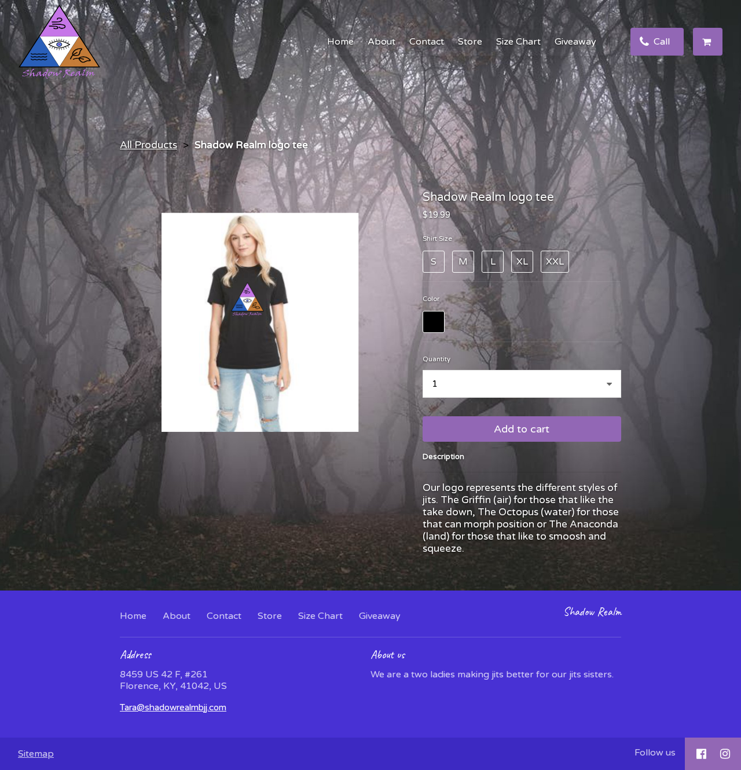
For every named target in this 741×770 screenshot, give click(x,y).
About (381, 41)
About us (387, 654)
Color (431, 299)
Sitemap (36, 754)
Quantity (436, 359)
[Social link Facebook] (701, 753)
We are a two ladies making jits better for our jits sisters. (492, 674)
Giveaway (575, 41)
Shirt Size (437, 239)
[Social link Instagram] (725, 753)
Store (470, 41)
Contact (426, 41)
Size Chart (518, 41)
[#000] (433, 322)
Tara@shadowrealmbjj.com (173, 707)
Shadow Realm (592, 611)
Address (135, 654)
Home (340, 41)
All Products (148, 145)
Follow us (655, 752)
